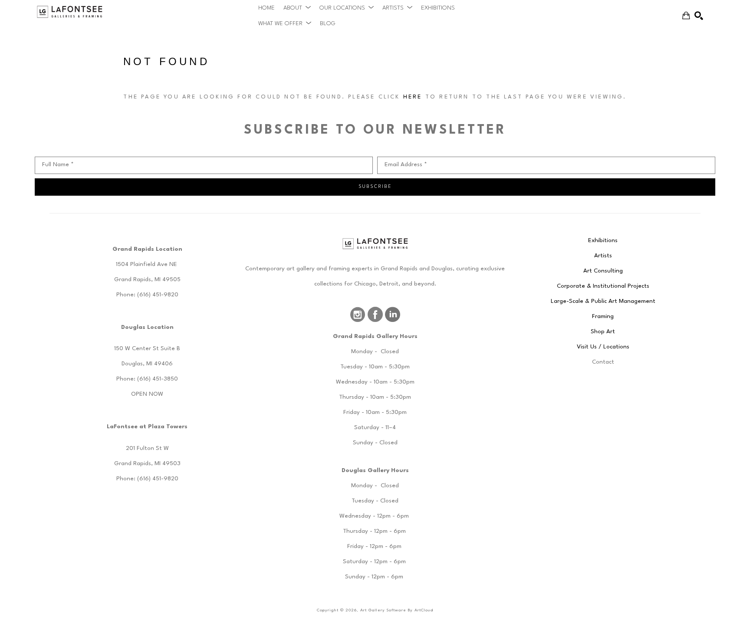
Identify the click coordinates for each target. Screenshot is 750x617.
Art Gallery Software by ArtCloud (396, 610)
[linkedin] (392, 314)
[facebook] (375, 314)
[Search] (698, 15)
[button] (297, 8)
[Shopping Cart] (686, 15)
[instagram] (357, 314)
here (412, 97)
